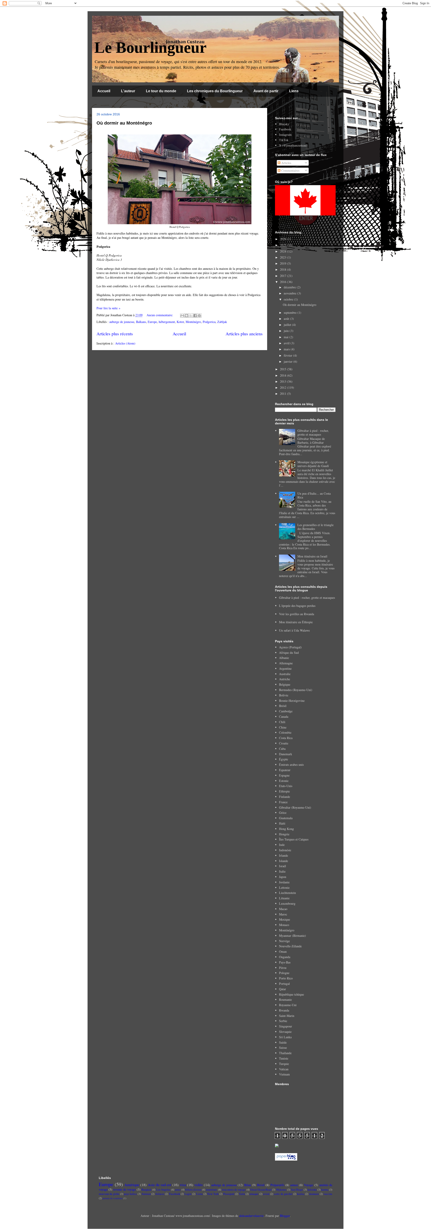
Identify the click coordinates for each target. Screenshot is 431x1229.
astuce (294, 1185)
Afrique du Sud (289, 652)
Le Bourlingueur (150, 47)
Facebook (285, 129)
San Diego (297, 1190)
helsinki (312, 1190)
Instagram (285, 134)
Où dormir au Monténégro (124, 123)
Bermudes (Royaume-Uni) (295, 690)
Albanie (284, 658)
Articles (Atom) (125, 343)
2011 (283, 393)
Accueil (103, 91)
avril (287, 343)
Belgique (284, 684)
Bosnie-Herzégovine (292, 700)
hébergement (167, 322)
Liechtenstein (287, 893)
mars (287, 349)
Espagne (284, 775)
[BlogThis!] (186, 315)
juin (287, 331)
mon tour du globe (109, 1194)
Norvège (284, 941)
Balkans (141, 322)
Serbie (283, 1021)
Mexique (284, 919)
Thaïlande (285, 1053)
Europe (152, 322)
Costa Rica (285, 738)
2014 (283, 375)
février (288, 355)
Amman (146, 1194)
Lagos (188, 1194)
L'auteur (128, 91)
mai (286, 337)
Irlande (283, 855)
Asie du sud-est (159, 1184)
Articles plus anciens (244, 334)
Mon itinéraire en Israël (312, 556)
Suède (283, 1042)
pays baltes (130, 1194)
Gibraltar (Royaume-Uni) (295, 807)
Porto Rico (286, 978)
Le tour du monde (161, 91)
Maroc (283, 914)
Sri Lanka (285, 1037)
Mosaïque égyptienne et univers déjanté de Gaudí (313, 464)
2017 (283, 276)
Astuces (159, 1194)
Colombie (285, 732)
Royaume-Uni (288, 1005)
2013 (283, 381)
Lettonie (284, 887)
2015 (283, 369)
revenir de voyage (124, 1189)
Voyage (308, 1185)
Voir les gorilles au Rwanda (296, 614)
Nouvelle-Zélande (290, 946)
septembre (290, 312)
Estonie (283, 781)
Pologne (284, 973)
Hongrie (284, 834)
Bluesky (284, 124)
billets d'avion (193, 1190)
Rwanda (284, 1010)
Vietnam (284, 1074)
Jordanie (284, 882)
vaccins (327, 1194)
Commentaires (289, 170)
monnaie (314, 1194)
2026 (283, 239)
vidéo (198, 1184)
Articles (285, 163)
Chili (282, 722)
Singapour (285, 1026)
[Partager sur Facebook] (195, 315)
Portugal (284, 983)
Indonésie (285, 850)
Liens (294, 91)
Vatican (283, 1069)
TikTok (283, 140)
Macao (283, 909)
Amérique (131, 1184)
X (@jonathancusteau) (293, 145)
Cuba (282, 748)
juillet (288, 325)
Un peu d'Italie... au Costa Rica (314, 495)
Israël (282, 866)
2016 (283, 282)
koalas (300, 1194)
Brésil (282, 706)
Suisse (283, 1047)
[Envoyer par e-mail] (182, 315)
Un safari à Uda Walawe (294, 630)
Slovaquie (285, 1031)
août (287, 318)
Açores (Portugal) (290, 647)
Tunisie (283, 1058)
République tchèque (291, 994)
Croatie (283, 743)
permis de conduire (113, 1198)
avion (266, 1194)
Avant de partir (265, 91)
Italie (282, 871)
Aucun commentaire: (160, 315)
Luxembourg (287, 903)
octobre (289, 299)
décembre (290, 287)
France (283, 802)
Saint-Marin (286, 1016)
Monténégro (193, 322)
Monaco (284, 925)
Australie (284, 674)
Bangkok (146, 1190)
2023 (283, 257)
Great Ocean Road (260, 1190)
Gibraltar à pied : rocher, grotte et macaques (313, 432)
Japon (282, 877)
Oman (283, 951)
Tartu (242, 1194)
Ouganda (284, 957)
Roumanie (285, 999)
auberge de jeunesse (121, 322)
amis (177, 1190)
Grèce (282, 812)
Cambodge (285, 711)
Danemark (285, 754)
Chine (282, 727)
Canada (283, 716)
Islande (283, 861)
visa (183, 1184)
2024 (283, 251)
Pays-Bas (284, 962)
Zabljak (222, 322)
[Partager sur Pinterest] (199, 315)
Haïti (282, 823)
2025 (283, 245)
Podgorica (209, 322)
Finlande (284, 796)
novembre (290, 293)
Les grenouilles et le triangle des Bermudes (315, 527)
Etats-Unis (285, 786)
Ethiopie (284, 791)
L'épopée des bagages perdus (297, 606)
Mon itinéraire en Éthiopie (296, 622)
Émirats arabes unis (291, 764)
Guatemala (285, 818)
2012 (283, 387)
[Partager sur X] (191, 315)
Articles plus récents (115, 334)
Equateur (284, 770)
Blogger (285, 1216)
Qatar (282, 989)
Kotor (180, 322)
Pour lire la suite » (108, 308)
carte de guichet (283, 1194)
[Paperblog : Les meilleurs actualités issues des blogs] (286, 1159)
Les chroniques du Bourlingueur (215, 91)
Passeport (228, 1194)
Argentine (285, 668)
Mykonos (281, 1190)
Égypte (283, 759)
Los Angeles (163, 1190)
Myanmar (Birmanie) (292, 935)
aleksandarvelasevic (251, 1216)
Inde (282, 845)
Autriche (284, 679)
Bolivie (283, 695)
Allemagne (286, 663)
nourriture (211, 1190)
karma (324, 1190)
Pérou (282, 968)
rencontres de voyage (234, 1190)
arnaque (253, 1194)
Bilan (247, 1185)
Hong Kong (286, 829)
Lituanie (284, 898)
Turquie (284, 1064)
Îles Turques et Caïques (293, 839)
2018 (283, 269)
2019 (283, 263)
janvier (288, 361)
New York (213, 1194)
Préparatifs (277, 1185)
